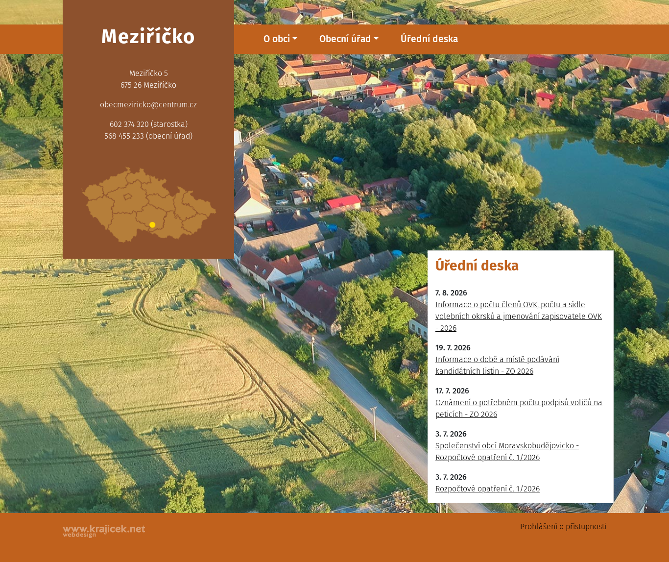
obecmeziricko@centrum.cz (148, 104)
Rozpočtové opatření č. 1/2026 (487, 488)
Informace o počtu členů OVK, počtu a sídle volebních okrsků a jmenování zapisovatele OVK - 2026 (518, 316)
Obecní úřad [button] (345, 39)
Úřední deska (429, 39)
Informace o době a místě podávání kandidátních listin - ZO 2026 (497, 365)
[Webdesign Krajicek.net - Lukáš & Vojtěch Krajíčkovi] (104, 531)
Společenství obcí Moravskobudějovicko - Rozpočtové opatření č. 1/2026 (507, 451)
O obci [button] (276, 39)
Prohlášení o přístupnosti (563, 526)
